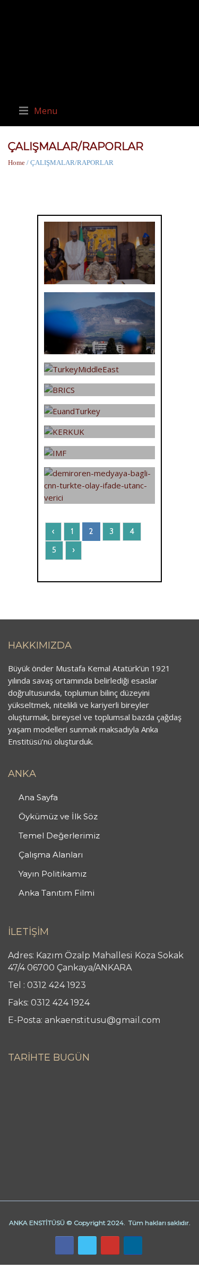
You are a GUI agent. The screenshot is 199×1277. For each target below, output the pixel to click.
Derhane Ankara (109, 1270)
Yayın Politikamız (52, 874)
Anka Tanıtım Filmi (56, 893)
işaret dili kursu (167, 1270)
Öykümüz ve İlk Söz (58, 816)
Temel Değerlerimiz (59, 835)
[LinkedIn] (133, 1245)
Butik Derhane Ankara (39, 1270)
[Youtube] (110, 1245)
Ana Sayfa (38, 797)
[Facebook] (64, 1245)
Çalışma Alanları (51, 855)
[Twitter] (87, 1245)
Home (16, 163)
